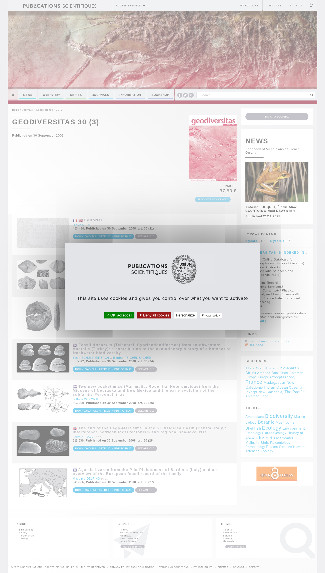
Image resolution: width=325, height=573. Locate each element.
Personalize (185, 315)
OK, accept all (120, 315)
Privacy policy (211, 315)
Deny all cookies (155, 315)
